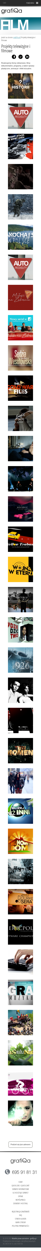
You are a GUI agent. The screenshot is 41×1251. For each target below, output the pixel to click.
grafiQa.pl (16, 37)
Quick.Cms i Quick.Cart (20, 1185)
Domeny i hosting (20, 1203)
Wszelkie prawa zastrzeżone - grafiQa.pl (24, 1238)
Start (4, 3)
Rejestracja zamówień (20, 1211)
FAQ (20, 1215)
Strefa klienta (20, 1218)
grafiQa (11, 11)
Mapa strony (20, 1222)
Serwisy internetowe (20, 1189)
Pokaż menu (30, 3)
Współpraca (20, 1199)
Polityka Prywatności (20, 1225)
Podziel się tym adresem (20, 1144)
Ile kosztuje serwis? (20, 1192)
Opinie (20, 1196)
